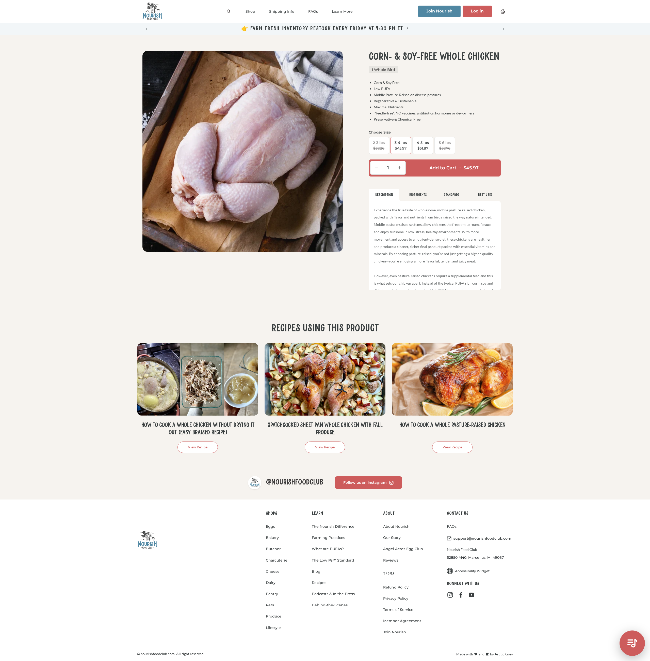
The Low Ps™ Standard (333, 560)
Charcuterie (276, 560)
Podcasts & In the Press (333, 594)
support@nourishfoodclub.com (482, 538)
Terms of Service (398, 609)
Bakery (272, 537)
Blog (316, 571)
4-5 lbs (423, 145)
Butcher (273, 549)
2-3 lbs (381, 147)
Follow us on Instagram (365, 482)
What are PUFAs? (328, 549)
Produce (273, 616)
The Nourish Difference (333, 526)
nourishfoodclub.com (157, 654)
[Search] (229, 11)
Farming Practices (328, 537)
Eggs (270, 526)
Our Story (392, 537)
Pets (270, 605)
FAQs (452, 526)
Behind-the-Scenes (330, 605)
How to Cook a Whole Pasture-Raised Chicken (452, 425)
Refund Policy (396, 587)
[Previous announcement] (146, 29)
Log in (477, 11)
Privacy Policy (395, 598)
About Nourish (396, 526)
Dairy (270, 582)
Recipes (319, 582)
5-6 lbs (447, 147)
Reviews (390, 560)
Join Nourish (439, 11)
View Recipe (197, 447)
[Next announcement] (503, 29)
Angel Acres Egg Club (403, 549)
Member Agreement (402, 621)
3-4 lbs (401, 145)
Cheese (273, 571)
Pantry (272, 594)
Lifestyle (273, 627)
